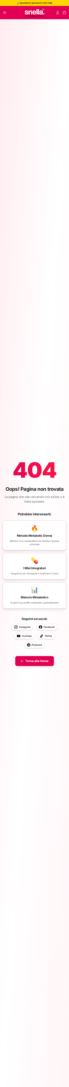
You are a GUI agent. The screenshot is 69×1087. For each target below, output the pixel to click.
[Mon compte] (58, 13)
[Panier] (64, 13)
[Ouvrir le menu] (5, 13)
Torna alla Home (37, 661)
